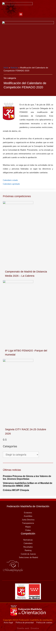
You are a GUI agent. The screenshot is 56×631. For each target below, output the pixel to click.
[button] (21, 14)
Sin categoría (10, 78)
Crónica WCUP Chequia (16, 490)
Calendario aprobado (11, 184)
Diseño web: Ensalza (28, 628)
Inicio (6, 67)
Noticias (14, 67)
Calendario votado (10, 180)
